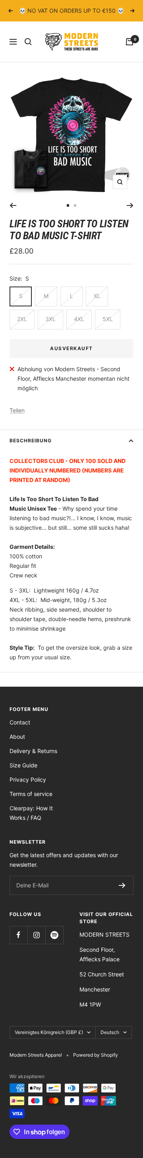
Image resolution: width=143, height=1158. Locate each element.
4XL (79, 319)
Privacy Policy (28, 779)
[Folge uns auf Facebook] (18, 935)
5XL (107, 319)
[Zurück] (13, 205)
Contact (20, 722)
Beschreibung (31, 440)
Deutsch (109, 1032)
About (17, 736)
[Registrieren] (122, 885)
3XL (50, 319)
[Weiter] (130, 205)
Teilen (17, 410)
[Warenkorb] (129, 41)
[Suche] (28, 41)
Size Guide (23, 765)
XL (97, 295)
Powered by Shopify (95, 1055)
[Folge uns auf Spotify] (54, 935)
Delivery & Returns (33, 750)
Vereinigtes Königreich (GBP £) (49, 1032)
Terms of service (31, 793)
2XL (22, 319)
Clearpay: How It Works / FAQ (31, 813)
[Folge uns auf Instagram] (36, 935)
